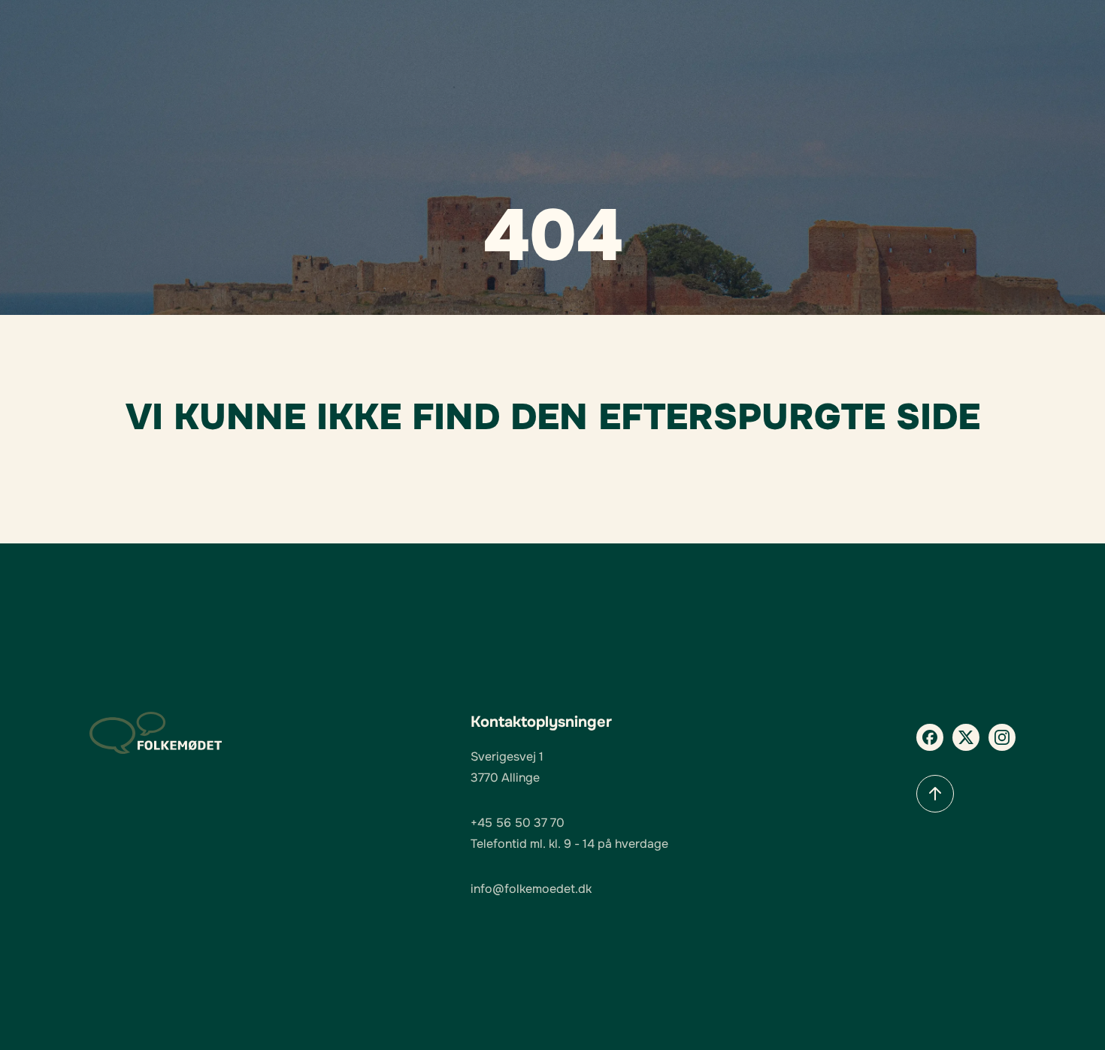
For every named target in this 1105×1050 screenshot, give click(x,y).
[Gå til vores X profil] (965, 737)
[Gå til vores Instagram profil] (1002, 737)
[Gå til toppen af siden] (935, 793)
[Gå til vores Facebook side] (929, 737)
